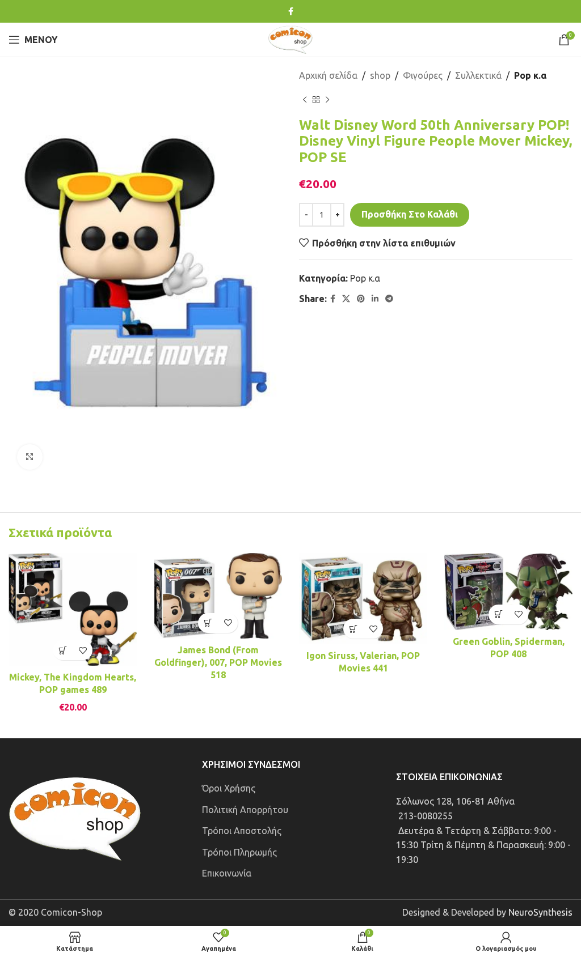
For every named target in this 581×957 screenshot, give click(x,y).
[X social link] (346, 299)
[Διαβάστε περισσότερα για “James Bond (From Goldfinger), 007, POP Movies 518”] (208, 623)
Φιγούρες (423, 75)
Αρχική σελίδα (328, 75)
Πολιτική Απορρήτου (245, 810)
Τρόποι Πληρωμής (239, 852)
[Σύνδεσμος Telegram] (389, 299)
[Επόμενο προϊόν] (327, 100)
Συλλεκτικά (478, 75)
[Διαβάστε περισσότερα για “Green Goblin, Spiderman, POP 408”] (498, 614)
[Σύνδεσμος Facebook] (291, 11)
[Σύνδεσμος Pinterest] (360, 299)
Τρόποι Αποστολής (241, 831)
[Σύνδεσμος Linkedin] (375, 299)
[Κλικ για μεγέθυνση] (30, 457)
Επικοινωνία (226, 873)
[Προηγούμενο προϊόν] (304, 100)
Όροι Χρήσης (228, 788)
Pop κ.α (530, 75)
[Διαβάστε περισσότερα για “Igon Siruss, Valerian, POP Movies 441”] (353, 629)
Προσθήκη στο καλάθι (409, 214)
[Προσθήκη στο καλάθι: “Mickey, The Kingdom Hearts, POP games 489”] (63, 650)
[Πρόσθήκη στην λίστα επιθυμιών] (82, 650)
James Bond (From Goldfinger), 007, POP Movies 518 (218, 662)
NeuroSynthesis (540, 912)
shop (380, 75)
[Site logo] (290, 38)
